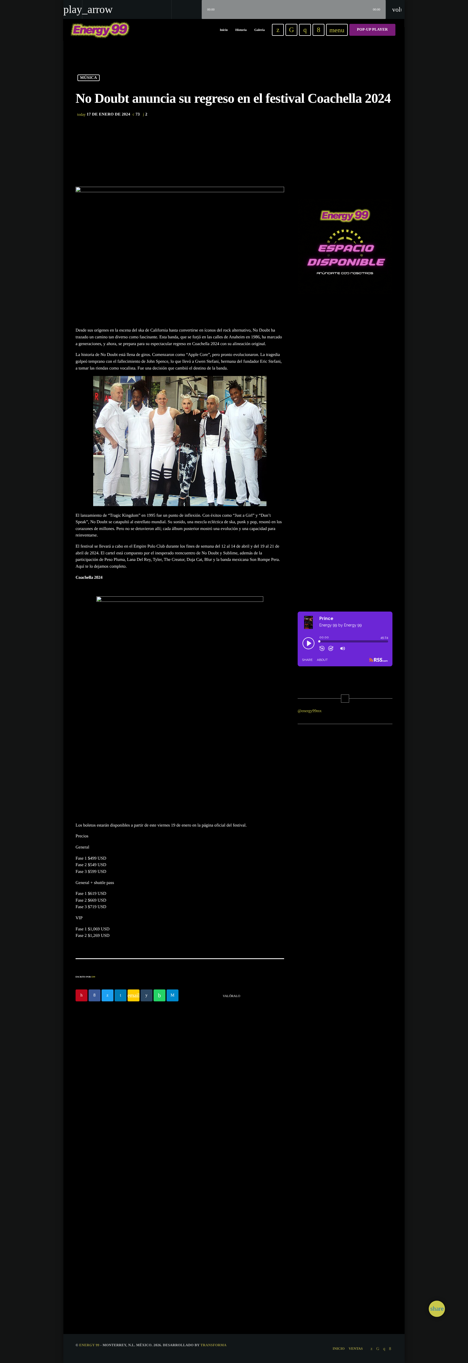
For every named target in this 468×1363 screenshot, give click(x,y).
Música (88, 78)
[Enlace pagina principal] (100, 29)
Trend (196, 1239)
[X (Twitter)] (278, 30)
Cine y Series (172, 1055)
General (90, 1239)
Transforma (213, 1345)
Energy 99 (89, 1345)
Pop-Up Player (372, 30)
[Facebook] (318, 30)
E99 (93, 977)
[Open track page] (196, 9)
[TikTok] (291, 30)
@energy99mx (310, 711)
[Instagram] (305, 30)
